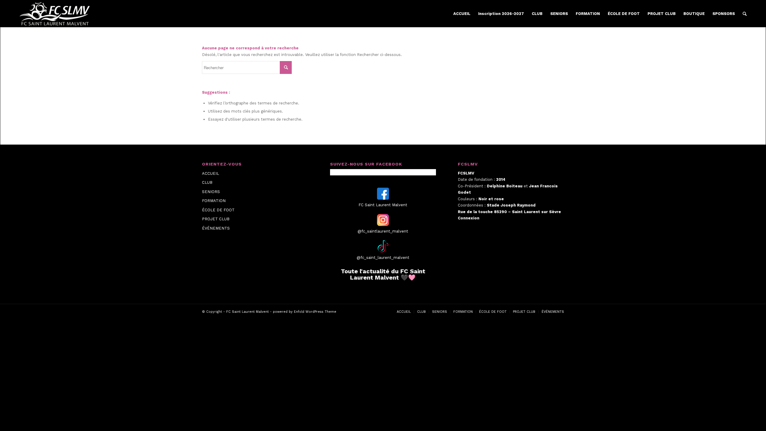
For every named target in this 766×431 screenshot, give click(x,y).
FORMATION (214, 200)
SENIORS (211, 191)
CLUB (207, 182)
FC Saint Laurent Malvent (247, 312)
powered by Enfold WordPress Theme (304, 312)
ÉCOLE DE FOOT (218, 210)
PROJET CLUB (216, 219)
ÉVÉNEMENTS (216, 228)
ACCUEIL (210, 173)
